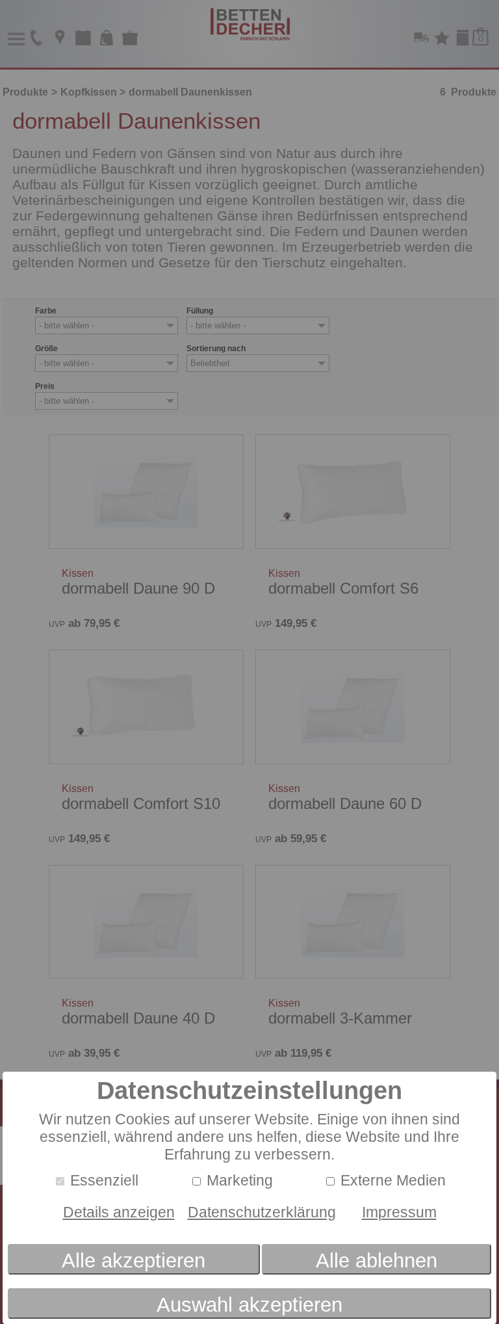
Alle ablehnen (376, 1260)
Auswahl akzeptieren (249, 1304)
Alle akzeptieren (133, 1260)
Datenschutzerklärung (262, 1212)
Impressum (399, 1212)
